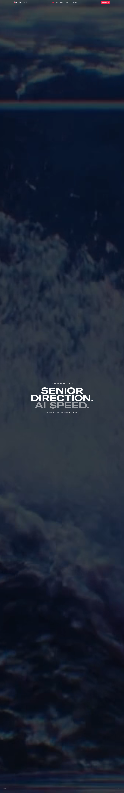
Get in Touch (104, 2)
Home (52, 2)
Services (62, 2)
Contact (75, 2)
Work (57, 2)
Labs (67, 2)
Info (70, 2)
